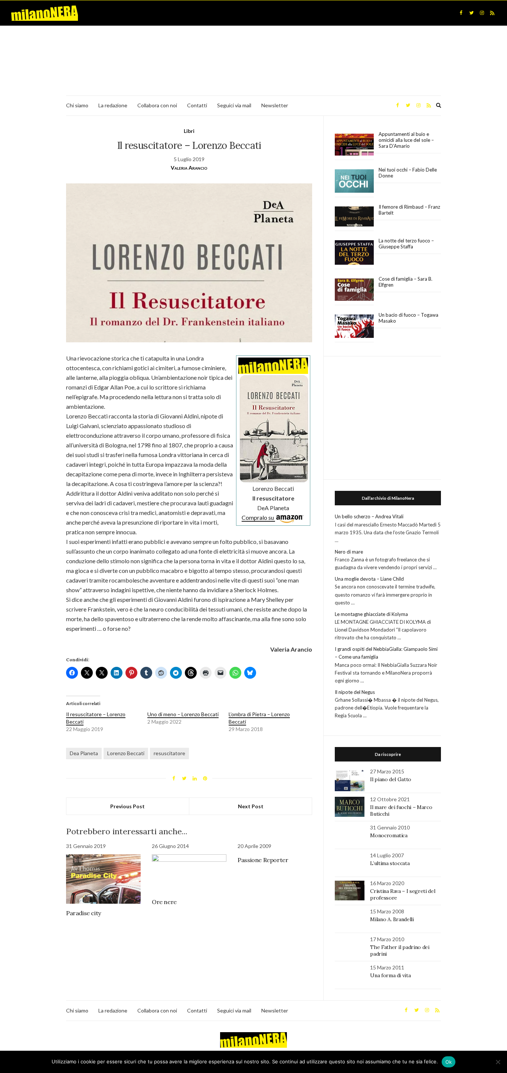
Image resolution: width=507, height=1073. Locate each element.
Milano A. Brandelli (391, 919)
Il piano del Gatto (390, 779)
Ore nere (164, 902)
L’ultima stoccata (389, 863)
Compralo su (258, 517)
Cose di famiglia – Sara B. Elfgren (405, 282)
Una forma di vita (390, 975)
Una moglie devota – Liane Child (369, 579)
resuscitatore (169, 753)
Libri (189, 131)
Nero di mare (349, 552)
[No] (497, 1062)
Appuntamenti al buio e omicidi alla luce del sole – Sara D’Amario (406, 140)
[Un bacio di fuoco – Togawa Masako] (354, 326)
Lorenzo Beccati (125, 753)
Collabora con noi (157, 105)
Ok (448, 1062)
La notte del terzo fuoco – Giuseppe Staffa (406, 244)
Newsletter (274, 105)
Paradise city (83, 913)
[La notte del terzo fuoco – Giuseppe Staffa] (354, 252)
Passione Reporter (263, 860)
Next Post (251, 806)
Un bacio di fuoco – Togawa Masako (408, 318)
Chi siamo (77, 105)
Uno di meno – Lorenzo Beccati (183, 714)
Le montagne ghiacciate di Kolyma (371, 614)
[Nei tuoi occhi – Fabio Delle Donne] (354, 181)
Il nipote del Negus (355, 692)
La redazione (112, 105)
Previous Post (127, 806)
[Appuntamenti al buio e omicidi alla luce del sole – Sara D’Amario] (354, 145)
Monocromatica (388, 835)
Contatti (197, 105)
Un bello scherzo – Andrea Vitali (369, 516)
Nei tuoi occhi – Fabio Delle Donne (408, 173)
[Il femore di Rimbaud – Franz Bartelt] (354, 216)
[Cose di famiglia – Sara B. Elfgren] (354, 290)
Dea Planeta (84, 753)
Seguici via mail (234, 105)
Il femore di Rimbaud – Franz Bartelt (409, 210)
